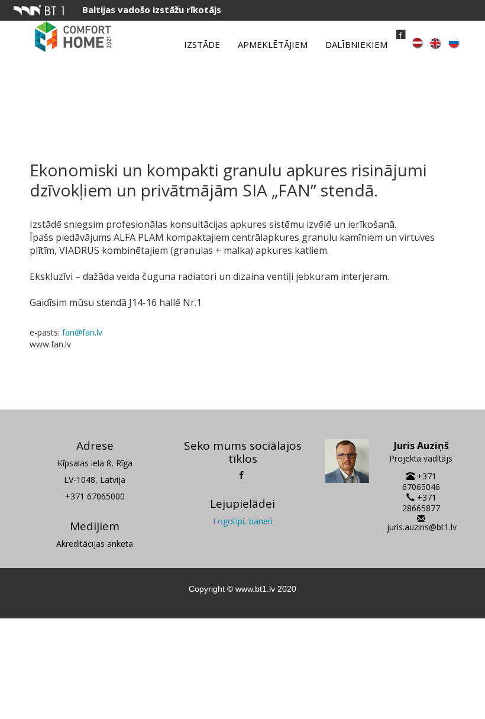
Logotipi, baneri (243, 521)
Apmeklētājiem (273, 44)
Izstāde (202, 44)
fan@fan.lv (82, 332)
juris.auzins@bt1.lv (422, 527)
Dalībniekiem (356, 44)
